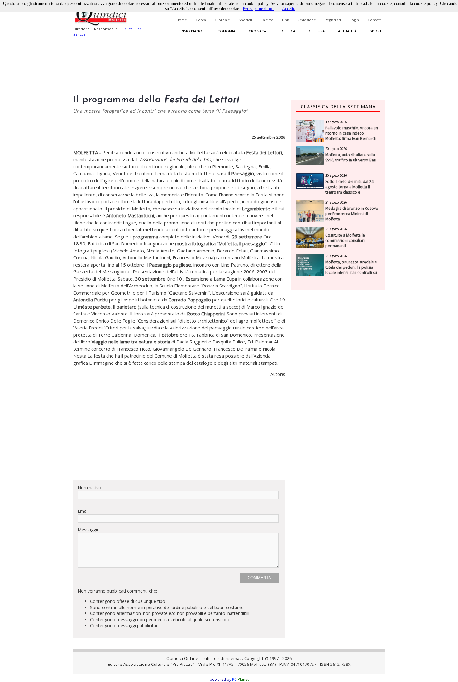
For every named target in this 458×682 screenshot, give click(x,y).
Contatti (375, 19)
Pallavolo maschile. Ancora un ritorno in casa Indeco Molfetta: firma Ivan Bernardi (351, 133)
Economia (225, 31)
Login (354, 19)
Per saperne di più (258, 8)
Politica (287, 31)
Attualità (347, 31)
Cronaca (257, 31)
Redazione (307, 19)
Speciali (245, 19)
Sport (376, 31)
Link (285, 19)
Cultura (317, 31)
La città (267, 19)
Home (181, 19)
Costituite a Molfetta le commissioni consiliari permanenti (345, 240)
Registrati (333, 19)
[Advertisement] (179, 431)
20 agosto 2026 (336, 148)
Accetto (288, 8)
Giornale (222, 19)
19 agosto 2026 (336, 122)
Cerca (201, 19)
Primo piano (190, 31)
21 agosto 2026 (336, 202)
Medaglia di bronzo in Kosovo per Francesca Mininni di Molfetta (351, 214)
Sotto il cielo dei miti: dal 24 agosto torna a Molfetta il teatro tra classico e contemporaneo (349, 189)
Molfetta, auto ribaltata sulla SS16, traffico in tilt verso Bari (350, 157)
